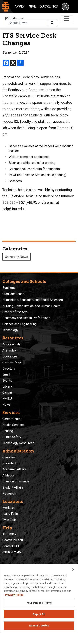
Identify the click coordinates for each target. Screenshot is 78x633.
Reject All (39, 614)
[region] (39, 598)
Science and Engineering (19, 324)
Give (32, 6)
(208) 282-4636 (13, 552)
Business (9, 288)
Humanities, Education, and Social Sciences (32, 300)
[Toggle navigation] (66, 18)
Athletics (8, 475)
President (9, 463)
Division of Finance (15, 481)
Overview (9, 457)
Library (7, 386)
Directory (8, 368)
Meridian (8, 508)
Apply (19, 6)
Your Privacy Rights (39, 602)
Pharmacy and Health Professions (26, 318)
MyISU (7, 399)
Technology (10, 330)
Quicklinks (49, 6)
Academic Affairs (14, 469)
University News (16, 257)
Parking (7, 431)
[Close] (73, 569)
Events (7, 380)
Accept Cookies (39, 625)
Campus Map (11, 362)
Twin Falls (9, 520)
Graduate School (13, 294)
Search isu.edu (12, 540)
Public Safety (11, 437)
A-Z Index (9, 350)
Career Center (12, 419)
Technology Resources (18, 443)
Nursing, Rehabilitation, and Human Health (31, 306)
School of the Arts (15, 312)
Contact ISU (10, 546)
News (6, 404)
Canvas (7, 392)
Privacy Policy (14, 594)
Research (9, 493)
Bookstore (9, 356)
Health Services (13, 425)
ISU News (14, 18)
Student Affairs (13, 487)
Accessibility (11, 344)
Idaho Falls (10, 514)
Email (6, 374)
